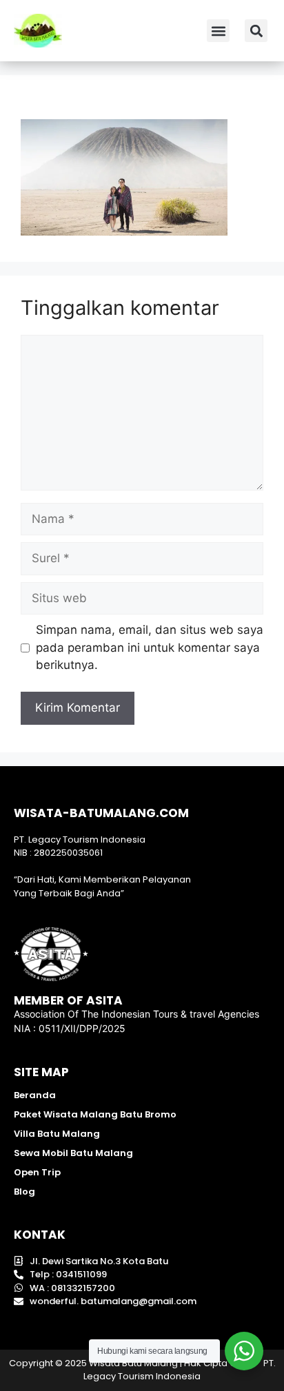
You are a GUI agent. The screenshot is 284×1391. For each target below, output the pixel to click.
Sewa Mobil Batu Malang (73, 1153)
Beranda (35, 1095)
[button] (218, 30)
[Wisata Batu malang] (38, 31)
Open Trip (37, 1172)
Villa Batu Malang (57, 1133)
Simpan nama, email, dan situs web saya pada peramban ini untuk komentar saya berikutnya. (149, 647)
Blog (24, 1191)
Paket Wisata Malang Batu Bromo (95, 1114)
